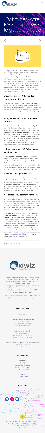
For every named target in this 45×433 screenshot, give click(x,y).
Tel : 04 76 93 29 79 (22, 391)
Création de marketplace (22, 326)
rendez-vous (24, 377)
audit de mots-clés (18, 234)
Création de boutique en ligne (22, 324)
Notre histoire (22, 314)
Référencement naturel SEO (22, 335)
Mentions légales (13, 423)
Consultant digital (22, 347)
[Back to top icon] (22, 416)
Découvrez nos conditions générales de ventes (26, 424)
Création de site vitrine (22, 321)
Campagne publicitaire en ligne (22, 337)
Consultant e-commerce (22, 345)
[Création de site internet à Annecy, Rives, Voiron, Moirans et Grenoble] (9, 3)
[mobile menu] (42, 3)
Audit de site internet (22, 333)
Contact (22, 393)
